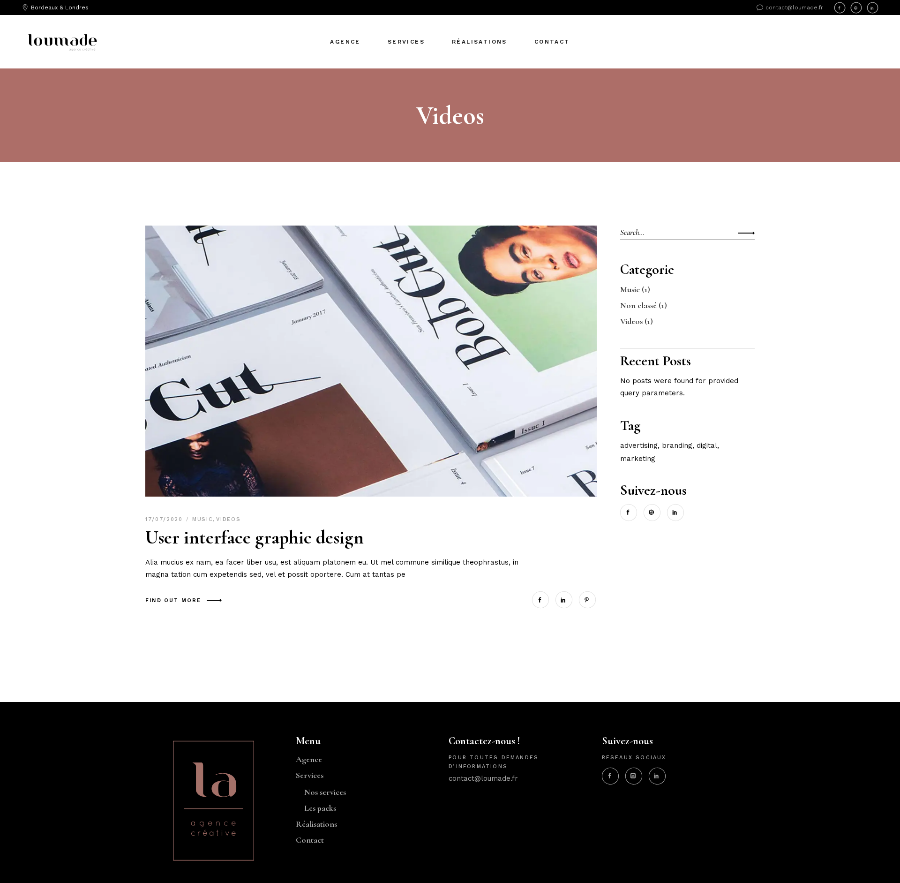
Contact (310, 840)
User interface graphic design (254, 537)
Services (309, 775)
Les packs (320, 808)
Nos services (325, 792)
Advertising (639, 445)
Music (202, 519)
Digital (707, 445)
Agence (309, 759)
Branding (677, 445)
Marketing (637, 458)
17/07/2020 (165, 519)
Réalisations (316, 824)
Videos (228, 519)
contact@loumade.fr (483, 778)
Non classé (638, 305)
